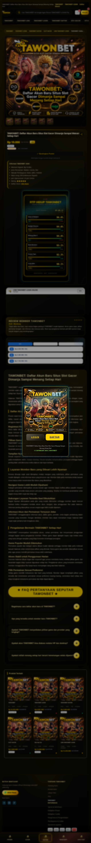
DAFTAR (54, 437)
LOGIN (35, 437)
